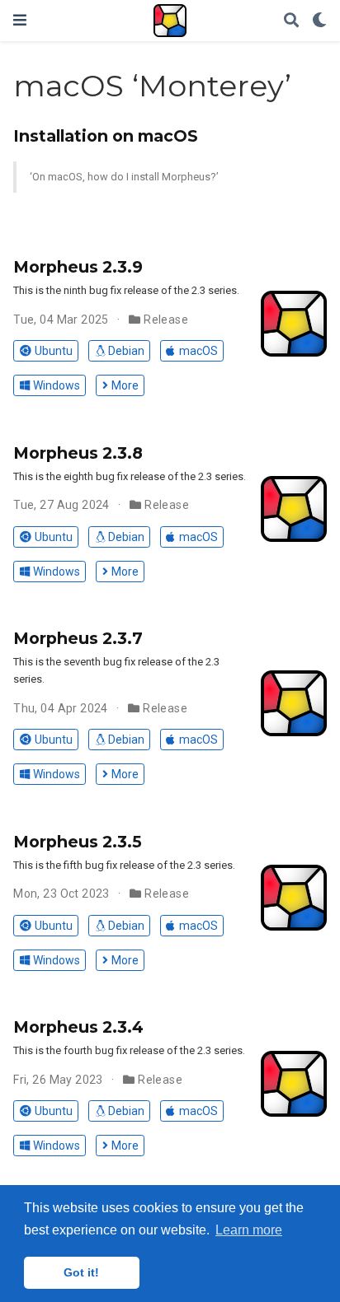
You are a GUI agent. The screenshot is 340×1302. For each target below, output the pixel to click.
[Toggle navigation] (19, 20)
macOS (198, 350)
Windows (56, 385)
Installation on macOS (105, 136)
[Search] (291, 21)
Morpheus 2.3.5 (77, 842)
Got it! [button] (81, 1272)
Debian (126, 350)
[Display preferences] (319, 21)
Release (166, 319)
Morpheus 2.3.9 (78, 267)
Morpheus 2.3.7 (78, 638)
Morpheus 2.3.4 (78, 1027)
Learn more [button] (248, 1230)
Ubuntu (54, 350)
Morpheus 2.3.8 (78, 453)
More (125, 385)
